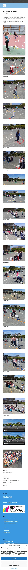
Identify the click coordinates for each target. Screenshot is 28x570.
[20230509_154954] (14, 55)
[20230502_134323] (14, 98)
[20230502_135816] (14, 239)
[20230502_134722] (14, 169)
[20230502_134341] (14, 119)
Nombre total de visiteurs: (8, 474)
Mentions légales (14, 568)
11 (19, 53)
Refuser (14, 562)
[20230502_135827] (14, 261)
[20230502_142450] (14, 325)
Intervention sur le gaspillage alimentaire (11, 483)
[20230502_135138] (14, 202)
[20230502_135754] (14, 218)
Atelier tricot (5, 485)
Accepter (14, 558)
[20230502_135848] (14, 284)
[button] (26, 545)
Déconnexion (6, 530)
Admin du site (6, 528)
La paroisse (6, 519)
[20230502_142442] (14, 299)
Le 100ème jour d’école (7, 482)
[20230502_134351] (14, 146)
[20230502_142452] (14, 348)
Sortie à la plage (6, 478)
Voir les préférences (14, 565)
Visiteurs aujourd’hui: (7, 472)
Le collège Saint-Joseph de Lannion (11, 521)
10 (18, 53)
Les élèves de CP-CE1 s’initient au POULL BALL (12, 480)
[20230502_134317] (14, 75)
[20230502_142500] (14, 370)
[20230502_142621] (14, 393)
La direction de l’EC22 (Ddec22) (10, 523)
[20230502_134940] (14, 185)
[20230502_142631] (14, 414)
